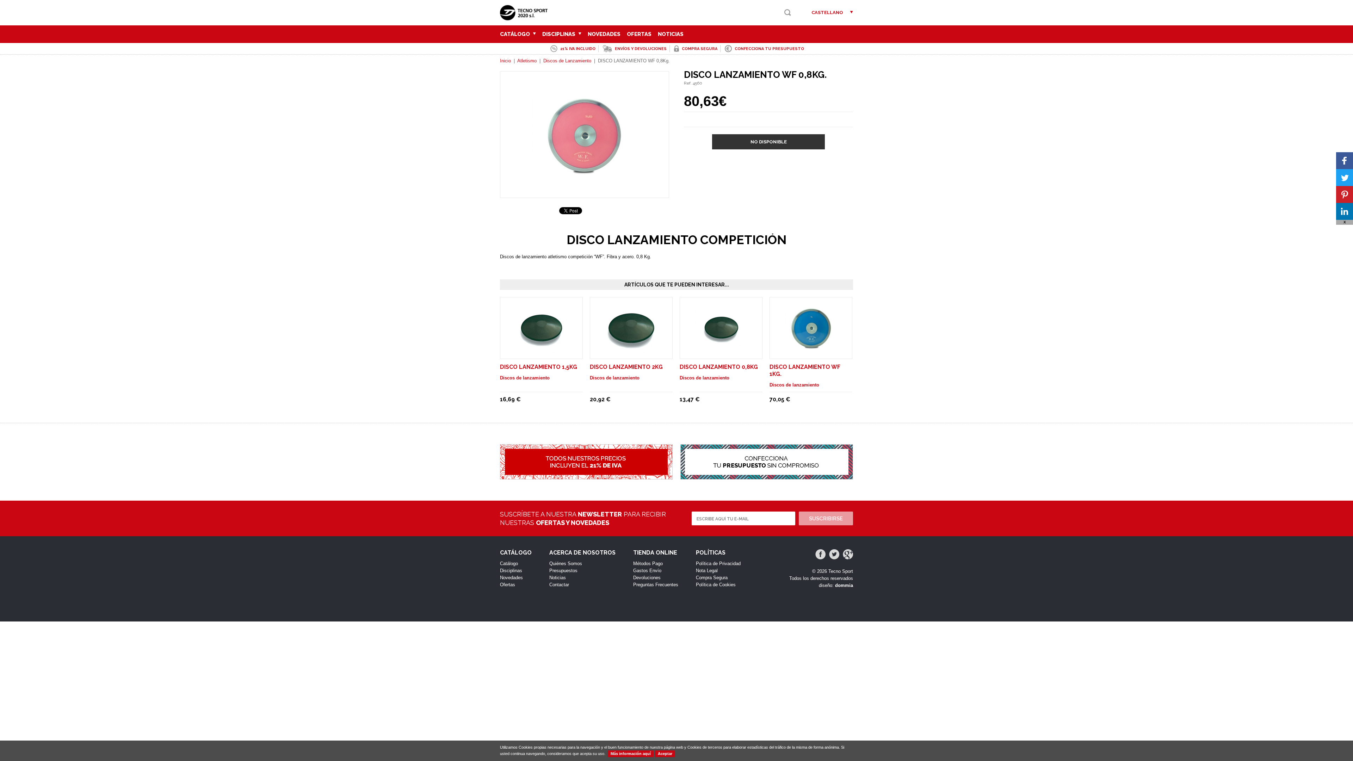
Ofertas (639, 34)
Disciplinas (559, 34)
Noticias (671, 34)
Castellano (827, 12)
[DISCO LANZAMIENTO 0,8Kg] (721, 350)
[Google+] (848, 554)
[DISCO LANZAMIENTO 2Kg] (631, 350)
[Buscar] (787, 12)
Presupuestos (563, 570)
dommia (844, 585)
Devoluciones (647, 577)
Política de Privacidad (718, 563)
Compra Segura (712, 577)
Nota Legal (707, 570)
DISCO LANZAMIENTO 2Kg (626, 367)
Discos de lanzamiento (525, 377)
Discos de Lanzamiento (567, 60)
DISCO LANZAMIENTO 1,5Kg (538, 367)
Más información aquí (631, 753)
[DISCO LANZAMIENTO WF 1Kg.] (811, 350)
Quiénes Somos (565, 563)
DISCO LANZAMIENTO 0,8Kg (719, 367)
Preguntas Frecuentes (655, 584)
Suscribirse (826, 518)
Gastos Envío (647, 570)
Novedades (604, 34)
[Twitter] (834, 554)
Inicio (505, 60)
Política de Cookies (716, 584)
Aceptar (665, 753)
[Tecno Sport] (525, 17)
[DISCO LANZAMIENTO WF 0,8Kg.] (584, 184)
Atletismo (527, 60)
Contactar (559, 584)
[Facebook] (820, 554)
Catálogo (515, 34)
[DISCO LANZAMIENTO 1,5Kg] (541, 350)
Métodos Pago (648, 563)
